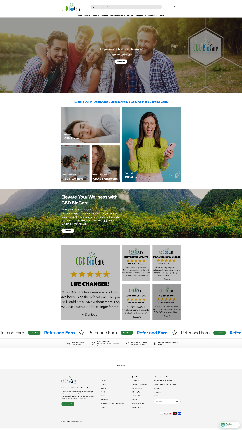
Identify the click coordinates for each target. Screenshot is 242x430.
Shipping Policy (137, 392)
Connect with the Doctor (154, 16)
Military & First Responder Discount (113, 403)
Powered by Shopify (78, 421)
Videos (103, 388)
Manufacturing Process (139, 384)
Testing (103, 384)
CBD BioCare (69, 421)
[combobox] (126, 7)
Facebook (157, 388)
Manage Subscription (135, 16)
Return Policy (136, 396)
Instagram (157, 392)
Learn (94, 16)
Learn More (121, 61)
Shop (80, 16)
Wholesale (104, 400)
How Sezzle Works (138, 403)
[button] (179, 7)
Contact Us (135, 381)
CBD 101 (103, 381)
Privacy (134, 400)
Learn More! (68, 404)
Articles (103, 392)
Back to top (121, 365)
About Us (104, 16)
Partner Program (116, 16)
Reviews (87, 16)
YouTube (156, 396)
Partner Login (136, 407)
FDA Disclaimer (137, 388)
